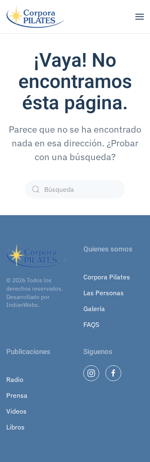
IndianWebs (22, 305)
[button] (139, 16)
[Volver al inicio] (36, 16)
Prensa (17, 395)
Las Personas (103, 293)
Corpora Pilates (106, 277)
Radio (14, 379)
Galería (94, 308)
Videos (16, 411)
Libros (15, 427)
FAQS (91, 324)
